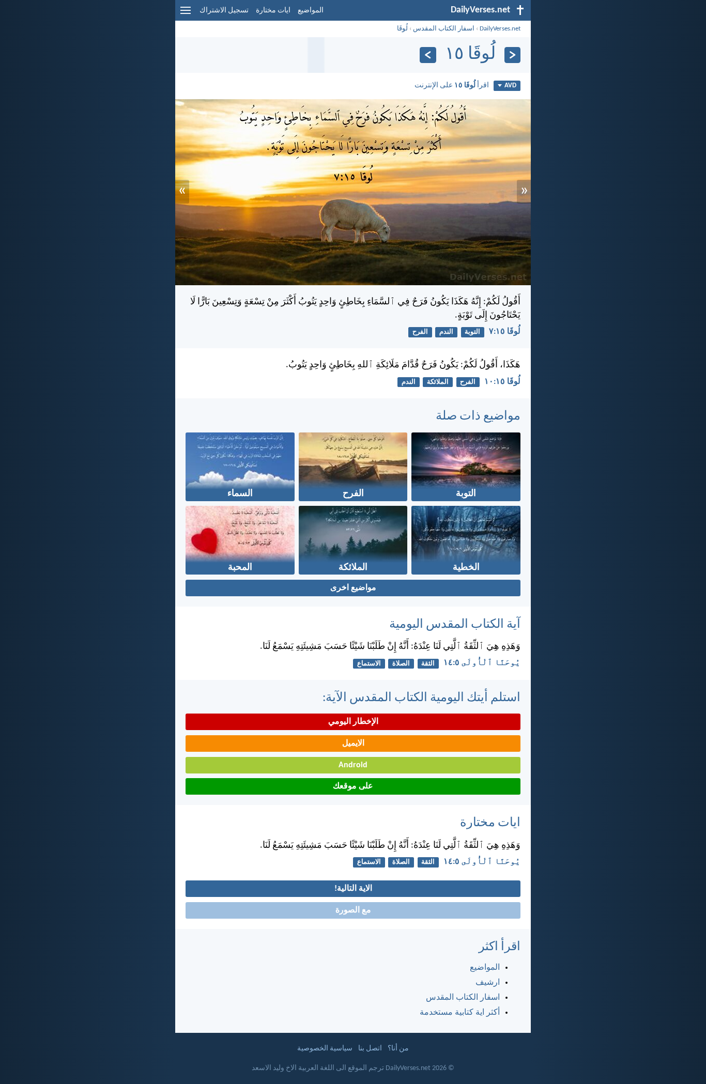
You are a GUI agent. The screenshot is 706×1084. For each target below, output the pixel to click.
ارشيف (487, 983)
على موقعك (353, 786)
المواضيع (311, 10)
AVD (510, 85)
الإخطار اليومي (353, 722)
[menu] (185, 14)
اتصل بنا (370, 1048)
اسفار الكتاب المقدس (443, 28)
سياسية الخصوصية (324, 1048)
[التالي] (428, 55)
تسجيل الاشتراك (224, 10)
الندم (446, 332)
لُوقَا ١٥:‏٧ (504, 332)
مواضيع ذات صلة (478, 416)
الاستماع (369, 663)
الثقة (428, 663)
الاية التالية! (353, 889)
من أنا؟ (398, 1048)
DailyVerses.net (500, 28)
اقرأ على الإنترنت (452, 85)
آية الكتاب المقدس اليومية (454, 624)
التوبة (472, 332)
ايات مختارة (273, 10)
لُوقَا (402, 28)
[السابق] (512, 55)
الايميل (353, 743)
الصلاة (401, 663)
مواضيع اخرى (353, 588)
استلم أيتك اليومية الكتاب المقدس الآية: (421, 698)
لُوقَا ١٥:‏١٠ (502, 382)
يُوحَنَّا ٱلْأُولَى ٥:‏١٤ (481, 663)
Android (353, 765)
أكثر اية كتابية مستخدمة (460, 1013)
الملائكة (438, 382)
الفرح (420, 332)
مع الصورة (353, 910)
